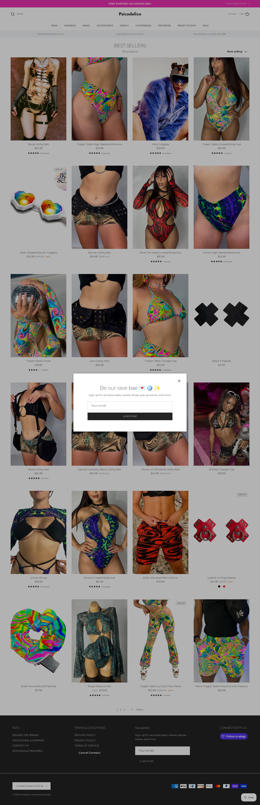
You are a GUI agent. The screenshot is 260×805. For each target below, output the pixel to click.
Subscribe (130, 416)
